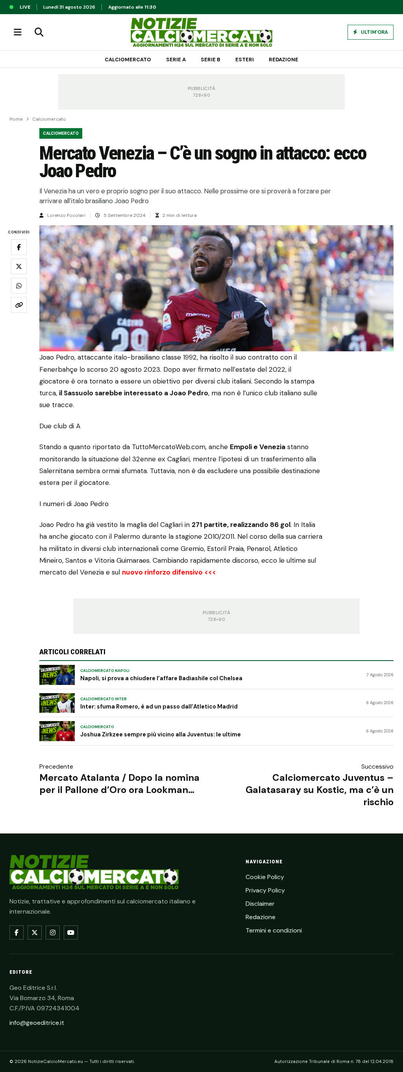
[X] (35, 932)
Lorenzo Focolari (66, 215)
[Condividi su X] (19, 266)
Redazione (283, 59)
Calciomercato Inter (103, 699)
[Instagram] (53, 932)
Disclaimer (260, 903)
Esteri (244, 59)
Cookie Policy (265, 877)
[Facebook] (16, 932)
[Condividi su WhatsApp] (19, 286)
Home (16, 119)
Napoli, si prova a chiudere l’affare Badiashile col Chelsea (161, 678)
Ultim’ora (374, 32)
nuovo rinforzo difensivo (162, 572)
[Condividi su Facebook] (19, 247)
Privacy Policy (265, 890)
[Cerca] (39, 32)
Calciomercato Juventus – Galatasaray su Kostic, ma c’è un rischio (320, 789)
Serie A (176, 59)
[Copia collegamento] (19, 305)
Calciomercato (128, 59)
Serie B (210, 59)
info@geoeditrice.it (36, 1023)
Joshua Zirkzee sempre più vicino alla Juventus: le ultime (160, 734)
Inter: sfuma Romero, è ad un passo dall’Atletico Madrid (159, 706)
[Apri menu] (17, 32)
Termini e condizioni (274, 930)
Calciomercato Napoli (104, 670)
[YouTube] (71, 932)
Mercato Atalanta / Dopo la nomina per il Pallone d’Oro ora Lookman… (119, 783)
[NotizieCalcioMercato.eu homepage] (201, 32)
